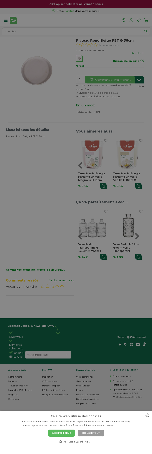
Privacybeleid (73, 448)
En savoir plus (121, 425)
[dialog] (76, 432)
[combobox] (147, 415)
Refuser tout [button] (91, 433)
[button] (76, 441)
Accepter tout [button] (61, 433)
